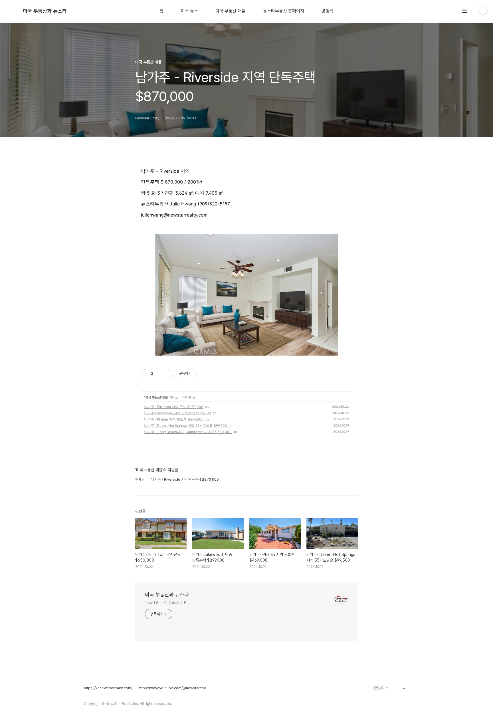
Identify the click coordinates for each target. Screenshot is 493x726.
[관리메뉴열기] (483, 10)
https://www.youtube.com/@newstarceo (172, 688)
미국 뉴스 (189, 11)
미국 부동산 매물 (230, 11)
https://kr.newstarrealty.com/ (108, 688)
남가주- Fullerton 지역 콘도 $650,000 (173, 407)
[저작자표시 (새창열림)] (199, 373)
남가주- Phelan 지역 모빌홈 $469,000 (174, 419)
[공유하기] (158, 373)
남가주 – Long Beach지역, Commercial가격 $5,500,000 (188, 432)
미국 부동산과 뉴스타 (45, 11)
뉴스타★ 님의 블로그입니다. (167, 602)
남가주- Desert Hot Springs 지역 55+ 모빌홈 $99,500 (185, 425)
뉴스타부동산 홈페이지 (283, 11)
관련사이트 (381, 688)
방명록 (328, 11)
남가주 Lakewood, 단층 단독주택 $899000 (177, 413)
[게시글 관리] (165, 373)
